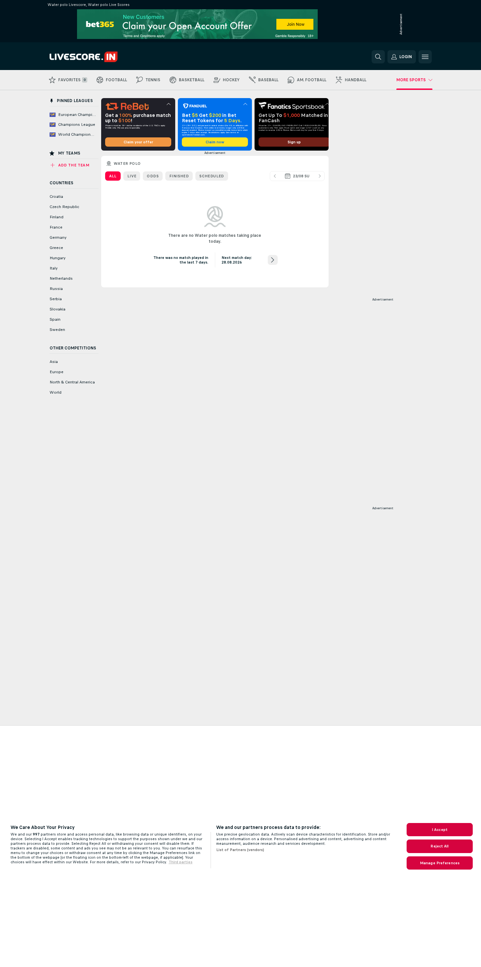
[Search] (378, 56)
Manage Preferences (440, 863)
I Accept (440, 829)
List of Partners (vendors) (240, 849)
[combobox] (297, 176)
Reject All (439, 846)
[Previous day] (275, 176)
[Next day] (320, 176)
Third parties (180, 862)
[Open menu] (425, 56)
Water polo (127, 163)
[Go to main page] (95, 57)
